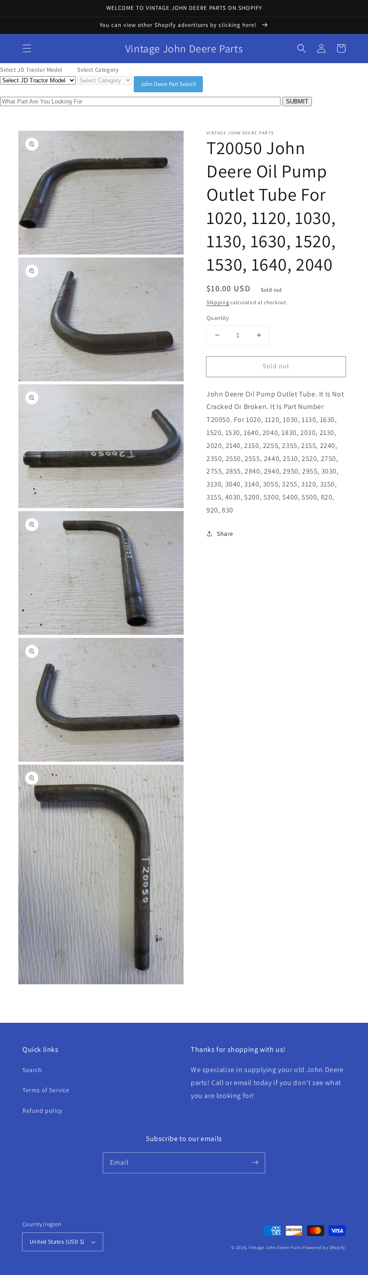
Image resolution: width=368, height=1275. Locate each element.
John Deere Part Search (168, 84)
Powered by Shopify (324, 1247)
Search (32, 1070)
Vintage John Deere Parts (275, 1247)
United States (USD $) (57, 1241)
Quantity (217, 318)
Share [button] (225, 534)
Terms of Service (46, 1090)
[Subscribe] (255, 1162)
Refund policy (42, 1111)
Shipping (217, 302)
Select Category (97, 69)
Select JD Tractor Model (31, 69)
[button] (27, 48)
